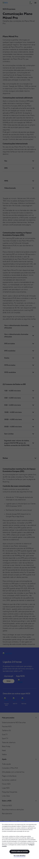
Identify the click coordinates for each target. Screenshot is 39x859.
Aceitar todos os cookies (19, 851)
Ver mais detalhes (19, 855)
